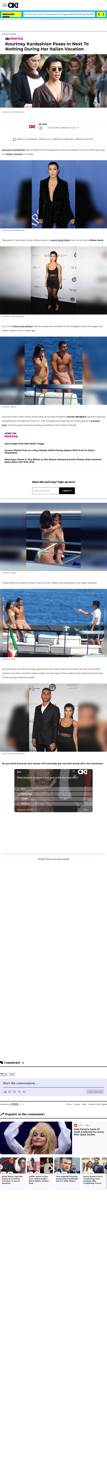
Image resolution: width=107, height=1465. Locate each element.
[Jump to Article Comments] (14, 139)
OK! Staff (42, 124)
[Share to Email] (84, 139)
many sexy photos (23, 326)
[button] (5, 6)
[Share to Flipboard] (63, 139)
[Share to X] (45, 139)
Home (5, 34)
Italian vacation (14, 154)
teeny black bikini (60, 240)
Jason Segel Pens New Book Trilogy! (24, 443)
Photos (13, 34)
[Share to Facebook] (27, 139)
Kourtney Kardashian (13, 150)
